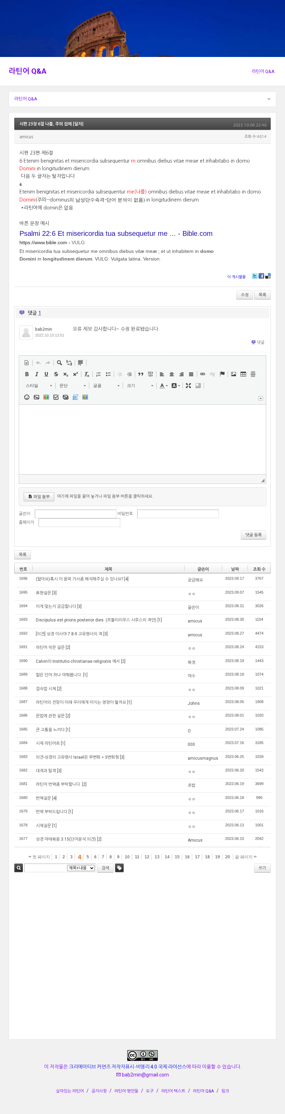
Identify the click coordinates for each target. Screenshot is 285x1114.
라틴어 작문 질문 (50, 647)
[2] (68, 647)
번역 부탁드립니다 (51, 811)
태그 (119, 868)
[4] (126, 579)
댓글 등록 (253, 535)
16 (187, 857)
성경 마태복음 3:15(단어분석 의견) (66, 839)
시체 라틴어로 (48, 743)
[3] (54, 593)
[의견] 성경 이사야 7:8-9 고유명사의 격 (69, 634)
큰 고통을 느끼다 (50, 729)
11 (137, 857)
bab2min (43, 329)
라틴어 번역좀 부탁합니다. (58, 784)
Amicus (195, 840)
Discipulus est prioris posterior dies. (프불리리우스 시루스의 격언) (96, 620)
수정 (245, 295)
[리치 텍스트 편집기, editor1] (142, 439)
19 (217, 857)
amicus (195, 621)
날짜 (235, 569)
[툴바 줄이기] (260, 398)
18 (207, 857)
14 (167, 857)
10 (127, 857)
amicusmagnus (203, 758)
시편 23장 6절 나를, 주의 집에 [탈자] (51, 124)
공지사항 (99, 1091)
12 (147, 857)
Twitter (255, 276)
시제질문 (43, 825)
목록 (262, 295)
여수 (191, 676)
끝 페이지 (244, 857)
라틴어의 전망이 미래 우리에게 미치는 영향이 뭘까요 (81, 702)
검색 (18, 868)
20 (227, 857)
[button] (27, 362)
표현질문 (43, 593)
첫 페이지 (40, 857)
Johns (194, 703)
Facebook (261, 276)
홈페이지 (26, 522)
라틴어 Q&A (28, 71)
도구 (150, 1091)
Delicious (268, 276)
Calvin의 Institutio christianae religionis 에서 (78, 661)
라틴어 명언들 (126, 1091)
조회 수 (259, 569)
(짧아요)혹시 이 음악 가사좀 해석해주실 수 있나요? (79, 579)
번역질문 (43, 798)
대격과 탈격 (46, 770)
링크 (225, 1091)
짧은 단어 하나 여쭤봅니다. (59, 674)
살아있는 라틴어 (70, 1091)
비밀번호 (125, 514)
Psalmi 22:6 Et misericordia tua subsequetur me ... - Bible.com (116, 233)
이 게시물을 (236, 277)
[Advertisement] (142, 957)
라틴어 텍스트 (173, 1091)
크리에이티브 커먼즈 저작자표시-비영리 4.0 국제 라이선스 (127, 1067)
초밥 (191, 785)
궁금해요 (195, 580)
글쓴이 (24, 514)
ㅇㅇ (191, 594)
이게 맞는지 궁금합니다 (56, 606)
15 (177, 857)
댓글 (260, 342)
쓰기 (262, 868)
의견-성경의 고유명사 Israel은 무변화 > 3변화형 (77, 757)
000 (191, 744)
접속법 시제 (46, 688)
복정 (191, 662)
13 (157, 857)
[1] (159, 620)
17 (197, 857)
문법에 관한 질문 (50, 715)
